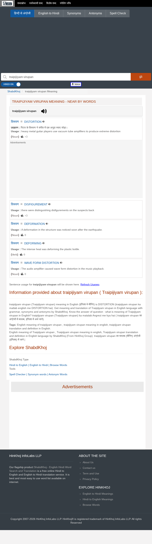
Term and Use (91, 473)
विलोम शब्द (51, 3)
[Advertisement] (76, 45)
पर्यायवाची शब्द (36, 3)
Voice (77, 84)
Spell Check (118, 13)
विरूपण (15, 121)
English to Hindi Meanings (98, 493)
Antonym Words (58, 374)
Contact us (89, 467)
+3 (25, 136)
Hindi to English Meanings (98, 499)
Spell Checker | (18, 374)
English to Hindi (48, 13)
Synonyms (74, 13)
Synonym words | (38, 374)
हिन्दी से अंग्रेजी (22, 13)
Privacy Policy (91, 479)
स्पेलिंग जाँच (65, 3)
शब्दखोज (21, 3)
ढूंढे (140, 76)
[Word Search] (5, 77)
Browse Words (58, 365)
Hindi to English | (19, 365)
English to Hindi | (40, 365)
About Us (88, 462)
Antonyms (95, 13)
